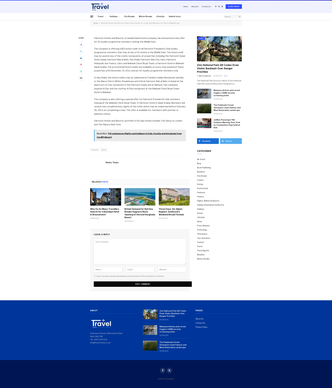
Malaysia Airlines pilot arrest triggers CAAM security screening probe (227, 93)
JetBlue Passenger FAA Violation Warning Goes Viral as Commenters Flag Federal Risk (227, 124)
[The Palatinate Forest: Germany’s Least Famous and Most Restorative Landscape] (204, 108)
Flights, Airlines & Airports (208, 201)
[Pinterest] (81, 64)
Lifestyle (160, 16)
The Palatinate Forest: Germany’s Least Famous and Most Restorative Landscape (227, 107)
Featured (201, 192)
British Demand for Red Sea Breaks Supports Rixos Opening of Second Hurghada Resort (140, 213)
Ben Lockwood (205, 76)
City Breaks (129, 16)
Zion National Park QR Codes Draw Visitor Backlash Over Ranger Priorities (218, 68)
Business (201, 172)
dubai (103, 150)
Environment (202, 188)
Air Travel (201, 159)
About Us (195, 6)
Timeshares (202, 234)
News (199, 221)
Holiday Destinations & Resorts (210, 205)
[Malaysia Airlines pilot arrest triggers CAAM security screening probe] (204, 94)
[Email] (81, 77)
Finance (200, 196)
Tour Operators (203, 238)
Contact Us (206, 6)
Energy (200, 184)
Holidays (114, 16)
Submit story (175, 16)
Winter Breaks (145, 16)
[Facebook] (81, 44)
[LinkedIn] (81, 58)
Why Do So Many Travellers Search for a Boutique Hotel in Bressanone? (104, 212)
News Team (112, 162)
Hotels (200, 213)
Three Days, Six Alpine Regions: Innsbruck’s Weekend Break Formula (171, 212)
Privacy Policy (201, 327)
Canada (94, 150)
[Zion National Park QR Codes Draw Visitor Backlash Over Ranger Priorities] (219, 49)
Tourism (200, 242)
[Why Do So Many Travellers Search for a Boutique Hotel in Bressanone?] (105, 196)
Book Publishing (204, 167)
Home (185, 6)
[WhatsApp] (81, 71)
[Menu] (91, 16)
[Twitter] (81, 51)
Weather (201, 255)
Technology (202, 230)
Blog (199, 163)
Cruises (200, 180)
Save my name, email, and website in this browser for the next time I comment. (130, 276)
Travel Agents (203, 250)
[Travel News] (100, 6)
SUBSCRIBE (234, 6)
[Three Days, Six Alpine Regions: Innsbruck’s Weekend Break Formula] (174, 196)
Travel (100, 16)
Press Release (203, 226)
